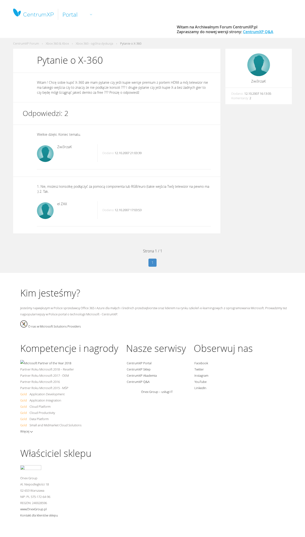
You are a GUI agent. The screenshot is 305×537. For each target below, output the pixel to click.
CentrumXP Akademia (141, 375)
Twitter (199, 369)
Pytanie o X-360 (130, 43)
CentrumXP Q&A (258, 31)
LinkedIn (200, 388)
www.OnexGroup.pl (33, 509)
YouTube (200, 382)
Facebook (201, 363)
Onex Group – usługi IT (156, 392)
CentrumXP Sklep (138, 369)
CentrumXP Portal (139, 363)
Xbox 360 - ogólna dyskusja (94, 43)
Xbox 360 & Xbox (57, 43)
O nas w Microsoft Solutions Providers (54, 326)
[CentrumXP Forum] (33, 15)
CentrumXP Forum (26, 43)
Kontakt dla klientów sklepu (39, 515)
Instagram (201, 375)
